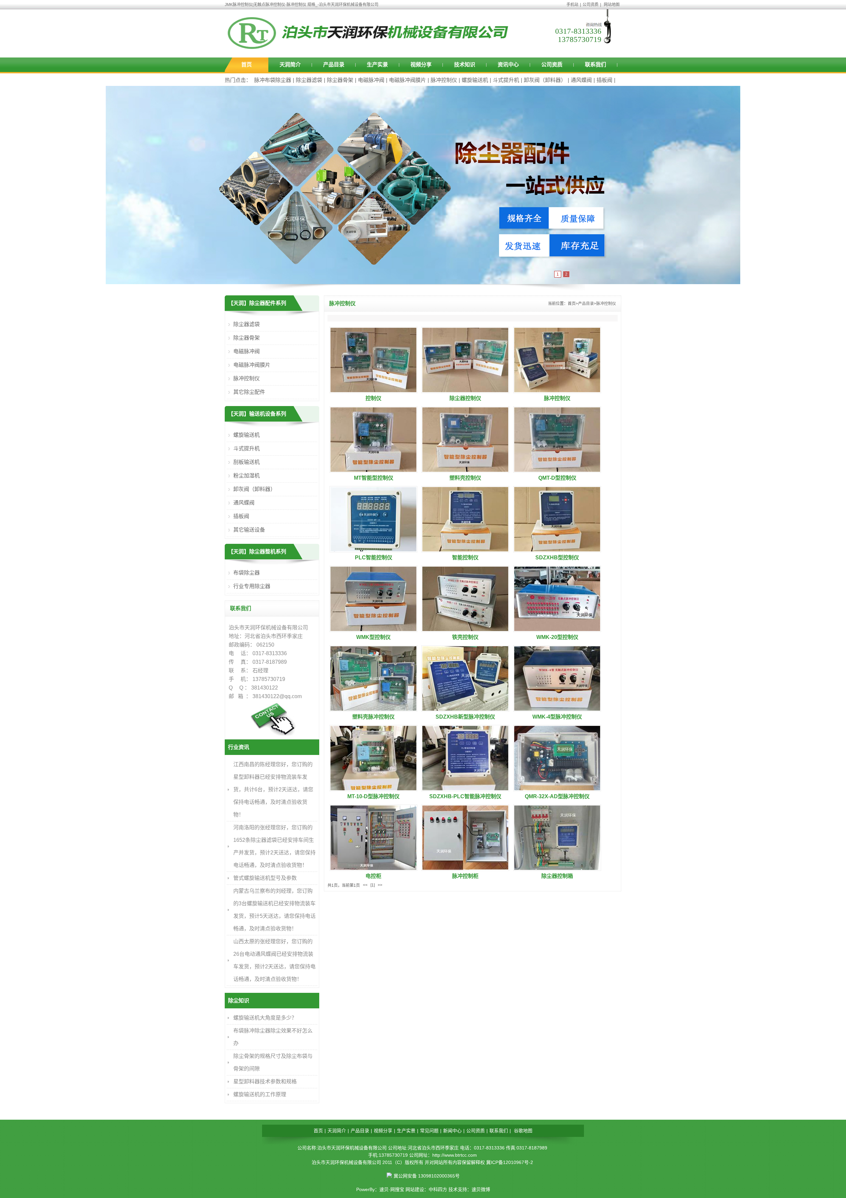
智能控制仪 (465, 557)
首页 (246, 64)
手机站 (572, 4)
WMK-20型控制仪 (557, 637)
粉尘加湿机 (246, 475)
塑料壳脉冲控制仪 (373, 717)
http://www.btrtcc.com (454, 1155)
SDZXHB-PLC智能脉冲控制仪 (465, 796)
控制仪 (373, 398)
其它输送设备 (249, 530)
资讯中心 (508, 64)
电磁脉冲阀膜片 (407, 80)
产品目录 (333, 64)
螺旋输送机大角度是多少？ (265, 1018)
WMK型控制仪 (373, 637)
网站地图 (612, 4)
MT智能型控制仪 (373, 478)
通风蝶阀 (581, 80)
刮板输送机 (246, 462)
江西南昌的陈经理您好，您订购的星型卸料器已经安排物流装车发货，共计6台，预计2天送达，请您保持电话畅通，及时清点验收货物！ (273, 789)
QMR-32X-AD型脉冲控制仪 (557, 796)
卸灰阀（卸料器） (545, 80)
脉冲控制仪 (444, 80)
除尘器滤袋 (309, 80)
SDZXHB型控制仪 (557, 557)
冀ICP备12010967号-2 (509, 1162)
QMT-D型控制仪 (557, 478)
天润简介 (290, 64)
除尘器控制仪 (465, 398)
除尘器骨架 (340, 80)
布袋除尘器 (246, 573)
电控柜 (373, 876)
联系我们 (595, 64)
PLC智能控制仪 (373, 557)
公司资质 (590, 4)
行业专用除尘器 (251, 586)
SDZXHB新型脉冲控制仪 (465, 717)
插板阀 (604, 80)
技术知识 (464, 64)
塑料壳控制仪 (465, 478)
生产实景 (377, 64)
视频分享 (421, 64)
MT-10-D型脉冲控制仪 (373, 796)
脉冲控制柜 (465, 876)
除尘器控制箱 (557, 876)
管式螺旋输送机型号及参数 (265, 878)
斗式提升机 (506, 80)
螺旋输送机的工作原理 (259, 1094)
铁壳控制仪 (465, 637)
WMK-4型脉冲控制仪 (557, 717)
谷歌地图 (523, 1130)
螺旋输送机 (475, 80)
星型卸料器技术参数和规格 (265, 1081)
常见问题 (429, 1130)
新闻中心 (452, 1130)
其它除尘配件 (249, 392)
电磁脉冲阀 (371, 80)
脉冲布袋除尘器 (272, 80)
